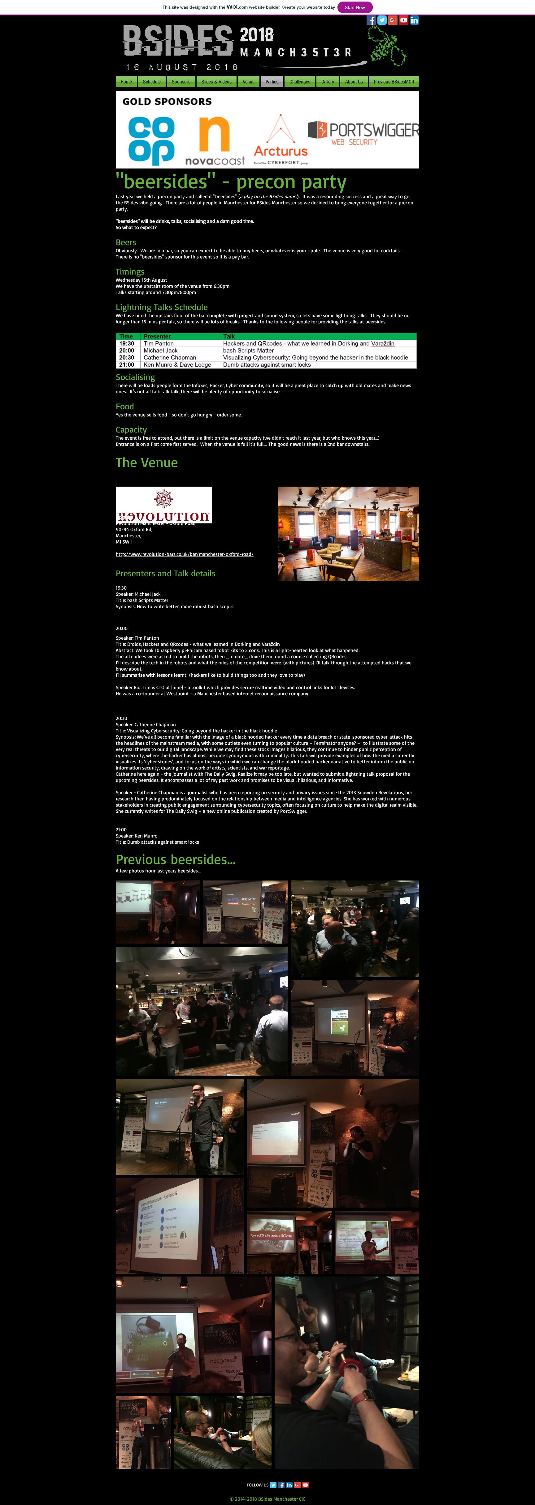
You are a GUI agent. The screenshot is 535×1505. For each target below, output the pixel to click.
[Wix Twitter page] (382, 20)
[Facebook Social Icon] (371, 20)
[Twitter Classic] (273, 1485)
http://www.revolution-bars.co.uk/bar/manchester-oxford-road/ (185, 554)
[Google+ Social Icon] (393, 20)
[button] (393, 81)
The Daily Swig (181, 811)
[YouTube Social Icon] (403, 20)
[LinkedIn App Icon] (414, 20)
